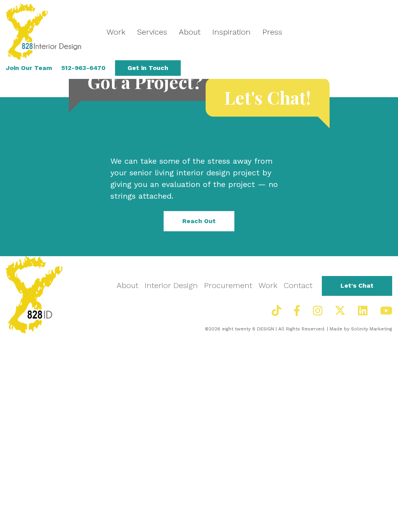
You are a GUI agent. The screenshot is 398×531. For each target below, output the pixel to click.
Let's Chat (357, 285)
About (190, 32)
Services (152, 32)
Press (272, 32)
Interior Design (171, 285)
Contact (298, 285)
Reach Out (199, 221)
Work (116, 32)
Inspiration (231, 32)
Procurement (228, 285)
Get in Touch (147, 68)
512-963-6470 (83, 68)
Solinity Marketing (371, 329)
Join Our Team (29, 68)
